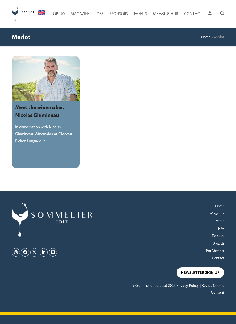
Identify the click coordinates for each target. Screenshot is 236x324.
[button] (222, 14)
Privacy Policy (187, 286)
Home (205, 37)
